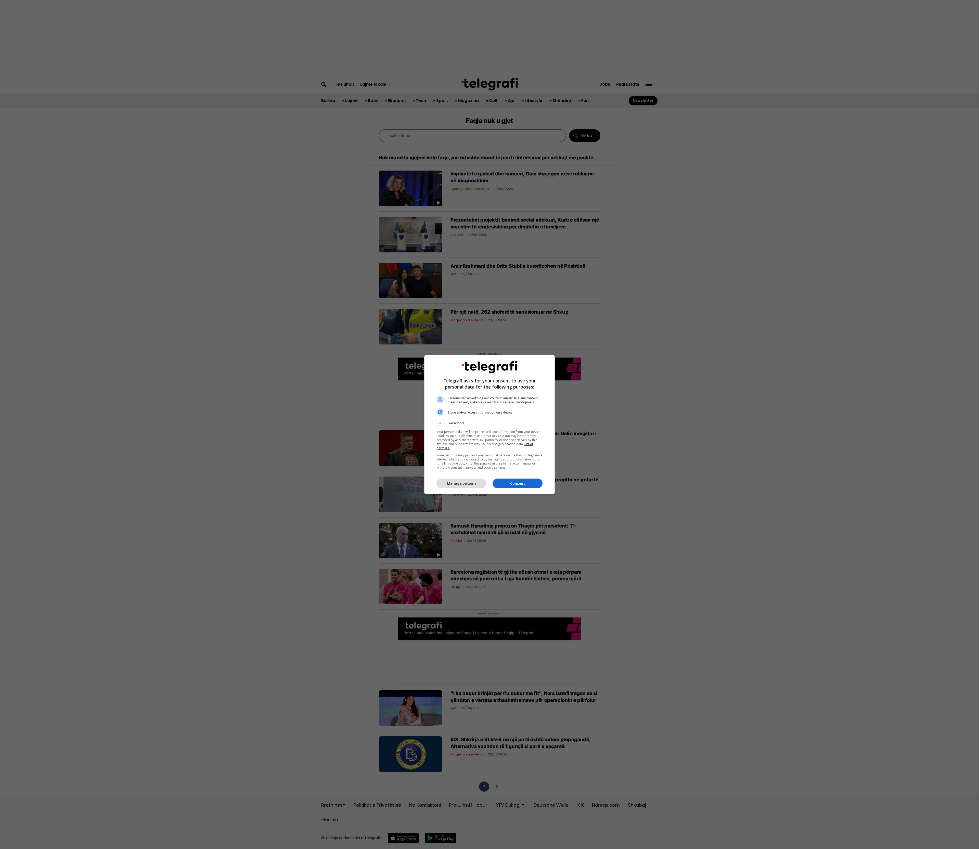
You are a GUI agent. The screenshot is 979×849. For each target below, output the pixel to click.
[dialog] (489, 424)
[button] (489, 423)
